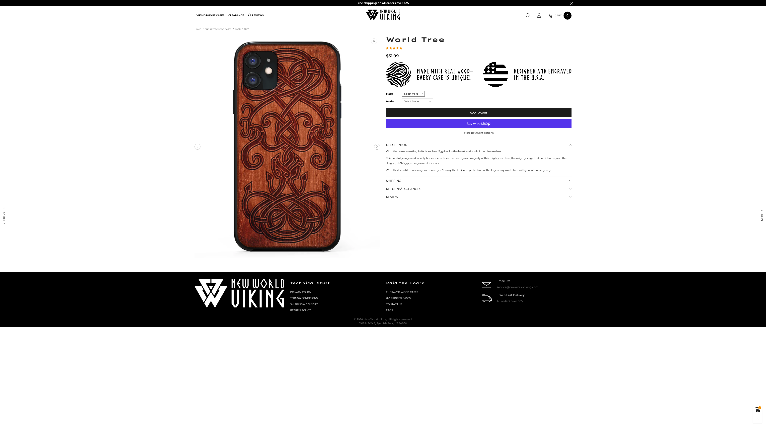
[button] (197, 147)
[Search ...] (528, 15)
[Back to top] (757, 418)
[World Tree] (287, 146)
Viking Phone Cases (210, 15)
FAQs (389, 310)
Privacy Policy (300, 292)
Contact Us (394, 304)
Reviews (258, 15)
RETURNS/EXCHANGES (403, 189)
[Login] (539, 15)
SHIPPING (393, 181)
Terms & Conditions (304, 298)
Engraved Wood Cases (402, 292)
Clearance (236, 15)
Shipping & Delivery (304, 304)
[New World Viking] (383, 15)
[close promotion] (571, 3)
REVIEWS (393, 197)
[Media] (374, 41)
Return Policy (300, 310)
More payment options (479, 132)
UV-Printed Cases (398, 298)
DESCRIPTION (396, 145)
